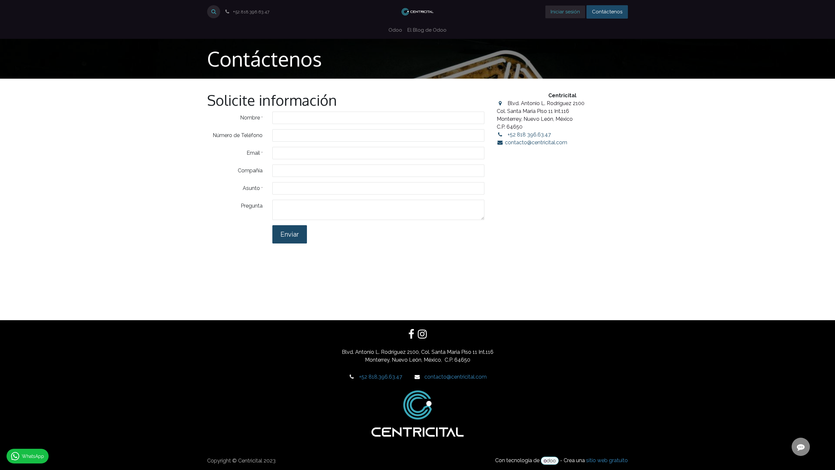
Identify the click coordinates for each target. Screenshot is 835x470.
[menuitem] (395, 30)
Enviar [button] (290, 234)
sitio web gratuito (607, 461)
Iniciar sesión (565, 12)
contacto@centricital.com (536, 142)
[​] (411, 334)
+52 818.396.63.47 (380, 377)
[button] (213, 11)
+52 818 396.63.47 (529, 135)
